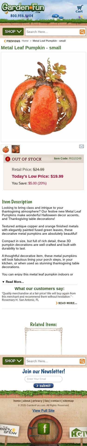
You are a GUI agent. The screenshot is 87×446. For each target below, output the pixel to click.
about (26, 400)
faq (47, 400)
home (17, 400)
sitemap (68, 400)
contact (56, 400)
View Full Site (43, 410)
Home (25, 40)
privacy (37, 400)
